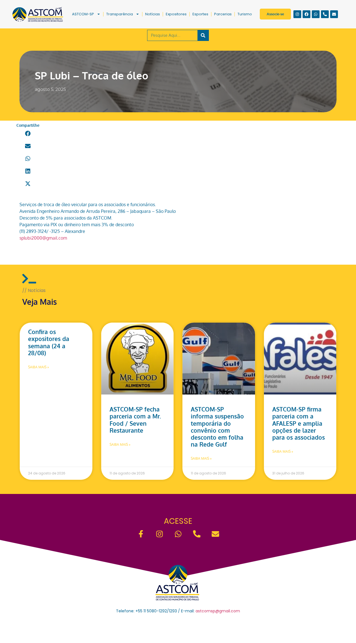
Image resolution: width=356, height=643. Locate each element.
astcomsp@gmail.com (218, 611)
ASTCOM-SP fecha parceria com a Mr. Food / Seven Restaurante (135, 419)
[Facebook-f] (141, 534)
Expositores (176, 14)
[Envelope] (334, 14)
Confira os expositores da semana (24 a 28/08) (48, 342)
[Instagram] (297, 14)
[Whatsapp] (316, 14)
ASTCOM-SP (83, 14)
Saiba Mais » (38, 367)
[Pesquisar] (203, 35)
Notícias (152, 14)
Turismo (245, 14)
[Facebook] (306, 14)
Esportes (200, 14)
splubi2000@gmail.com (43, 238)
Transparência (119, 14)
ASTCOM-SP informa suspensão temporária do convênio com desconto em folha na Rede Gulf (217, 426)
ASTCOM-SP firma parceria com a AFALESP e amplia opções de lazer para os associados (298, 423)
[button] (28, 133)
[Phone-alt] (325, 14)
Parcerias (223, 14)
